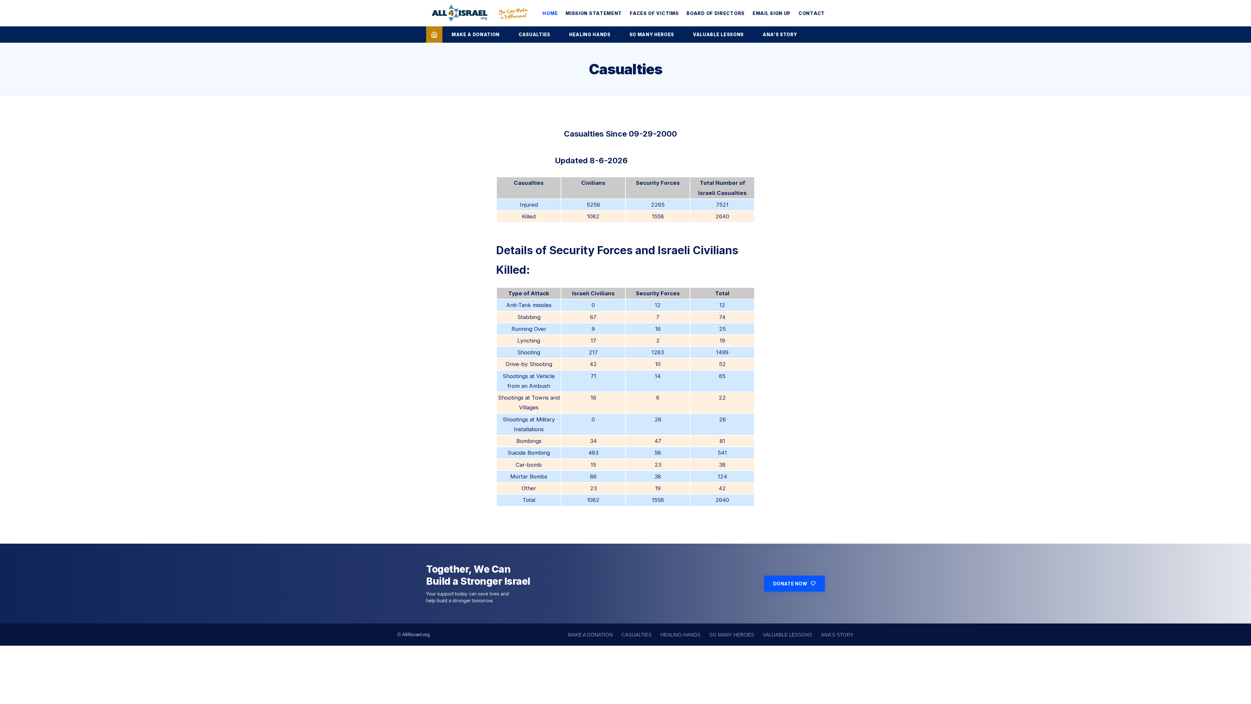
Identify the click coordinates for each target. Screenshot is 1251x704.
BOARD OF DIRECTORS (715, 13)
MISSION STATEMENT (594, 13)
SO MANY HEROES (651, 34)
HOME (550, 13)
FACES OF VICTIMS (654, 13)
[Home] (434, 34)
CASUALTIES (534, 34)
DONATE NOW (790, 583)
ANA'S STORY (780, 34)
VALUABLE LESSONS (718, 34)
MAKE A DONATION (476, 34)
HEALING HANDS (590, 34)
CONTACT (811, 13)
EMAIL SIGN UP (772, 13)
